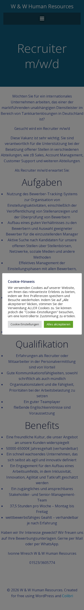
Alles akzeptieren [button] (58, 324)
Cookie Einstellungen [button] (25, 324)
